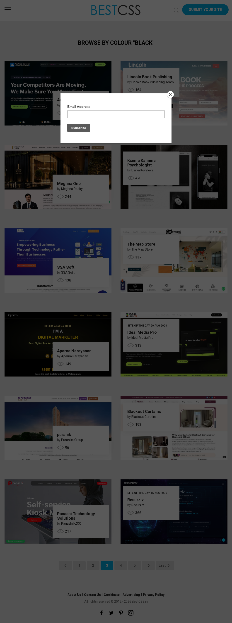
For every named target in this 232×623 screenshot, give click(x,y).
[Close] (170, 94)
